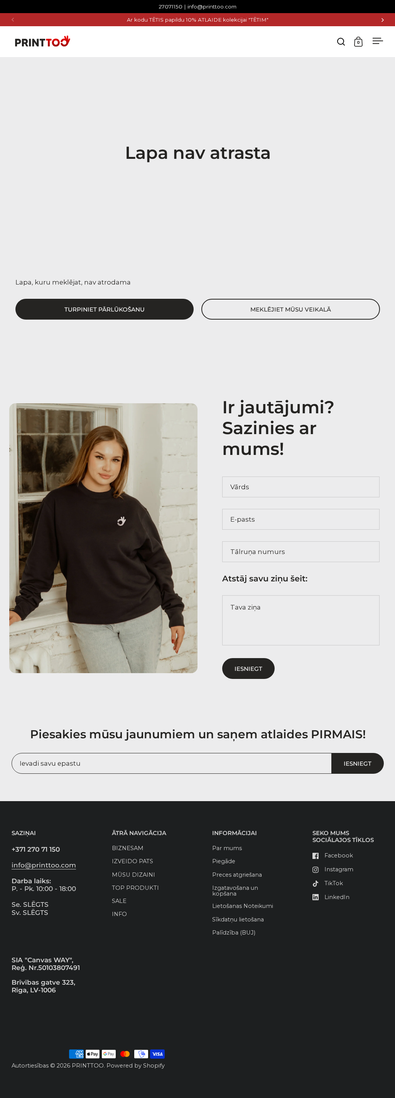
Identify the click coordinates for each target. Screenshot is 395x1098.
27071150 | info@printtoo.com (197, 7)
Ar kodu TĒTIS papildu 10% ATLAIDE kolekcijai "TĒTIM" (197, 20)
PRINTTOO (88, 1065)
